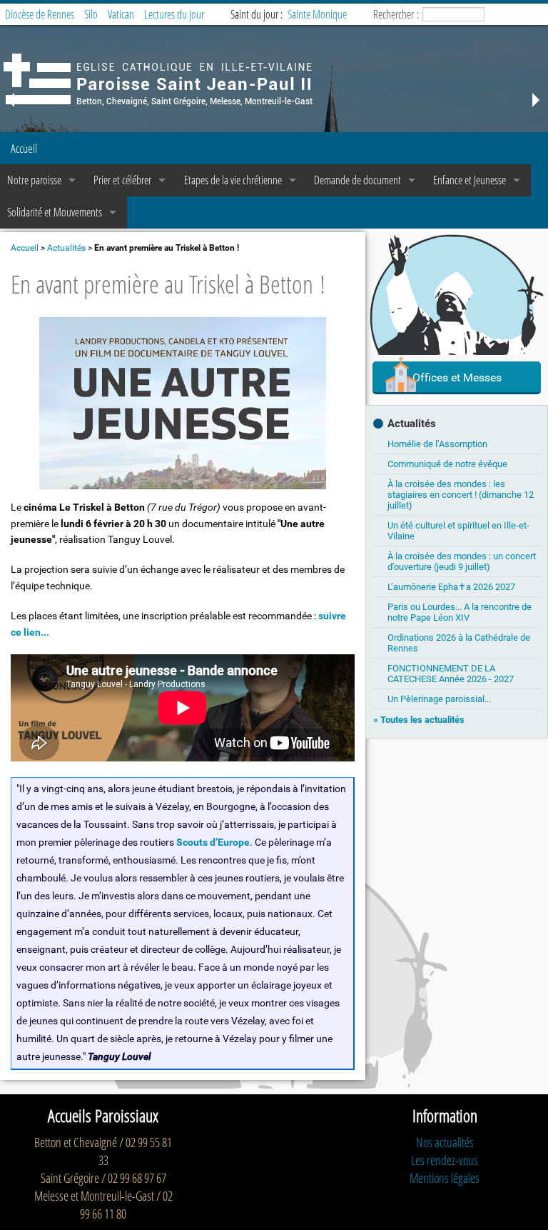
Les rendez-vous (444, 1160)
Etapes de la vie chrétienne (233, 180)
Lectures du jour (174, 14)
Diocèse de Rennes (39, 14)
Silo (91, 14)
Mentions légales (445, 1177)
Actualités (66, 248)
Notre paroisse (34, 180)
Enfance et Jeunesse (469, 180)
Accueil (24, 148)
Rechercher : (396, 14)
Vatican (121, 14)
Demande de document (357, 180)
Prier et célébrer (122, 180)
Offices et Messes (457, 377)
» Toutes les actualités (419, 719)
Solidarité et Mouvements (54, 212)
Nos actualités (445, 1142)
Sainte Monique (317, 14)
